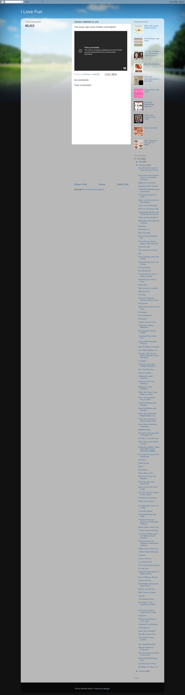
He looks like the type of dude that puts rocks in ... (148, 170)
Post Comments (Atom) (94, 189)
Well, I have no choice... (147, 592)
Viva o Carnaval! (150, 128)
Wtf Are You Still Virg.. (147, 589)
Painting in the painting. (147, 498)
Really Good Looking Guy (148, 527)
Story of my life (144, 233)
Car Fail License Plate (147, 664)
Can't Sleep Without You (148, 350)
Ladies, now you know (147, 322)
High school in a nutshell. (148, 288)
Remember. (143, 319)
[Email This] (106, 74)
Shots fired (142, 285)
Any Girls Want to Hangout (148, 347)
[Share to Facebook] (113, 74)
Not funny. (142, 460)
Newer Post (80, 184)
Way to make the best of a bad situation (148, 201)
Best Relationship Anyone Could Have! (148, 585)
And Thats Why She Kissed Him (146, 483)
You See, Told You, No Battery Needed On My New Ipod (148, 355)
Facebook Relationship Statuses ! (149, 104)
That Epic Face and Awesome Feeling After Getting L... (148, 522)
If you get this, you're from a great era (148, 455)
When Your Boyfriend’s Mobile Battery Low (147, 415)
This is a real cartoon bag (148, 209)
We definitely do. (145, 271)
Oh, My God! (143, 568)
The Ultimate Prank (146, 599)
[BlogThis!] (108, 74)
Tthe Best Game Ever (147, 634)
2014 (139, 159)
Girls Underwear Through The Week (150, 143)
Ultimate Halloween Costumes (146, 649)
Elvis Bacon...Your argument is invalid (146, 603)
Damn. (141, 466)
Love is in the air (144, 559)
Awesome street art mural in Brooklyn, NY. (148, 434)
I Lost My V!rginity (145, 511)
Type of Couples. (145, 373)
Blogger (107, 689)
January (142, 671)
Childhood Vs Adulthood (147, 624)
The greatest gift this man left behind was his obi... (148, 213)
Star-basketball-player (147, 644)
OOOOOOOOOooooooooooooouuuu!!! (149, 190)
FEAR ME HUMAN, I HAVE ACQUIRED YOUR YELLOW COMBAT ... (149, 449)
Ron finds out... (144, 229)
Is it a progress (144, 267)
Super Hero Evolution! (147, 631)
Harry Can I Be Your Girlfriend (146, 382)
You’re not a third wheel (147, 205)
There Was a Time (145, 473)
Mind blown (142, 470)
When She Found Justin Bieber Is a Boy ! (147, 393)
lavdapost (142, 226)
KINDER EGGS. (144, 430)
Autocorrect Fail (144, 580)
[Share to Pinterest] (115, 74)
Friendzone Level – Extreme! (146, 377)
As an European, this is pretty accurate (147, 275)
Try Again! (142, 361)
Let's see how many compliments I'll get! (147, 611)
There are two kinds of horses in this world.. (147, 420)
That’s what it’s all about (147, 217)
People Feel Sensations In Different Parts (148, 573)
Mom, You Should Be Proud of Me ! (146, 399)
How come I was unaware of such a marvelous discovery (148, 177)
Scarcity (141, 596)
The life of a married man (148, 438)
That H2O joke (144, 247)
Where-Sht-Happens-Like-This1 (150, 117)
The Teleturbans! (145, 315)
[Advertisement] (101, 163)
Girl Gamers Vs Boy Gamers (146, 639)
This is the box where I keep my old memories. (148, 242)
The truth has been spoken (149, 565)
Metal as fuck (143, 463)
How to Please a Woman (148, 577)
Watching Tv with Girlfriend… (145, 388)
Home (102, 184)
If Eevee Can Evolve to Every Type (147, 620)
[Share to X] (111, 74)
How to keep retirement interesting (147, 425)
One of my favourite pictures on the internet (148, 299)
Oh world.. (142, 295)
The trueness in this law (147, 250)
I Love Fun (31, 11)
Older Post (122, 184)
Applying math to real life (148, 186)
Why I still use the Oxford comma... (151, 27)
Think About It (143, 628)
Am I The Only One (152, 64)
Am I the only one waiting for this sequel (148, 493)
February (143, 165)
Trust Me (141, 555)
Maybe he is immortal (146, 183)
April (141, 162)
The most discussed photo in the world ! (151, 79)
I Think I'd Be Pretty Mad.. (148, 530)
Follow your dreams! (146, 501)
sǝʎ (139, 253)
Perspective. (143, 303)
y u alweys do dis (145, 562)
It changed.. (143, 312)
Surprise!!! (142, 616)
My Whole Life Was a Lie (148, 667)
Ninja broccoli (143, 291)
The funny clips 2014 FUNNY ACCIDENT (147, 365)
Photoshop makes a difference (146, 326)
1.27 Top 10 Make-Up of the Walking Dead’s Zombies (151, 53)
